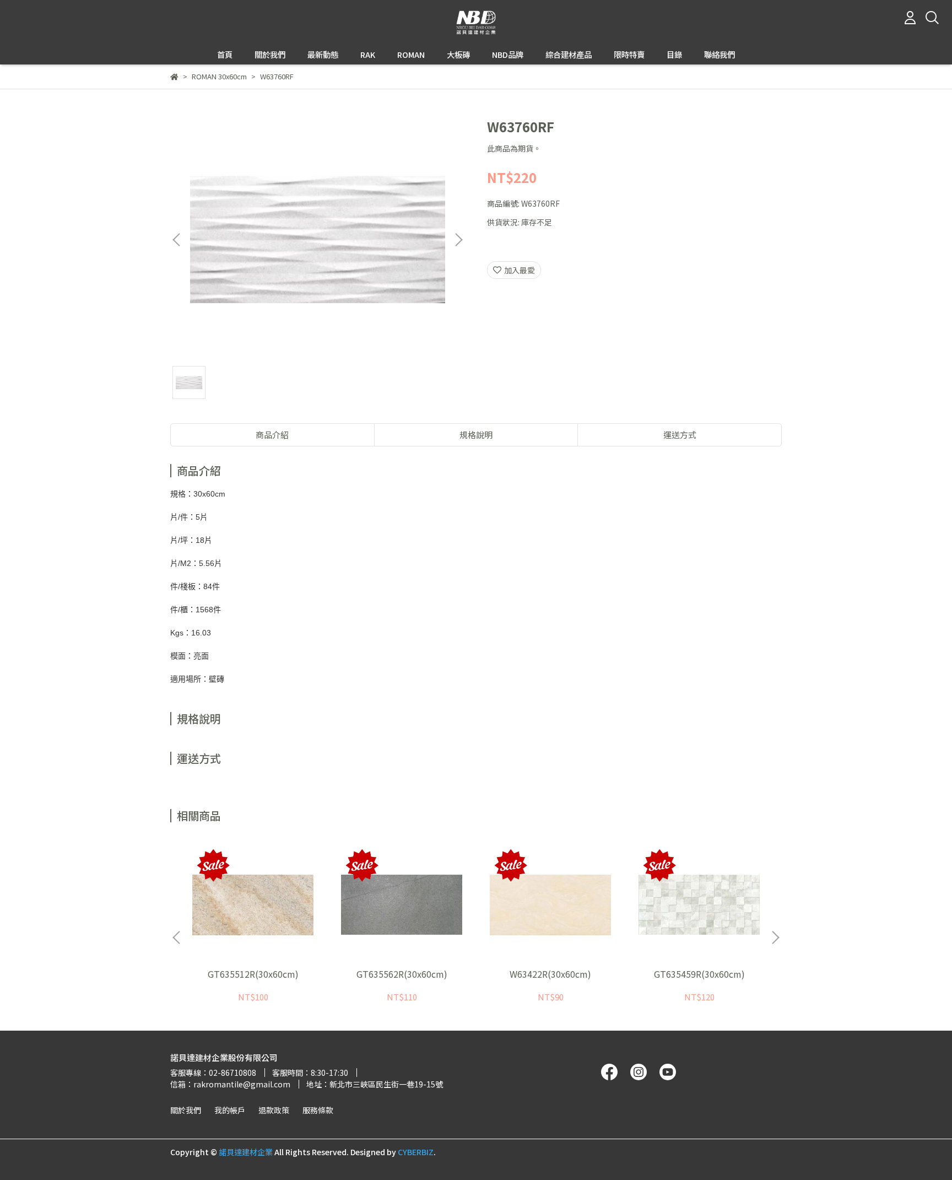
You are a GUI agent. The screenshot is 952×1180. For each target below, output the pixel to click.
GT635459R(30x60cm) (699, 973)
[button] (458, 239)
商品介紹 (272, 434)
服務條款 (317, 1110)
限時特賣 (629, 54)
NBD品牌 (507, 54)
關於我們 (185, 1110)
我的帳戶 (229, 1110)
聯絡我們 (719, 54)
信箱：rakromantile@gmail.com (230, 1084)
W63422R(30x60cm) (550, 973)
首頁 (224, 54)
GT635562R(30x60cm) (401, 973)
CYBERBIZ (416, 1151)
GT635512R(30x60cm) (253, 973)
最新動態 (322, 54)
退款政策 (273, 1110)
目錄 (674, 54)
